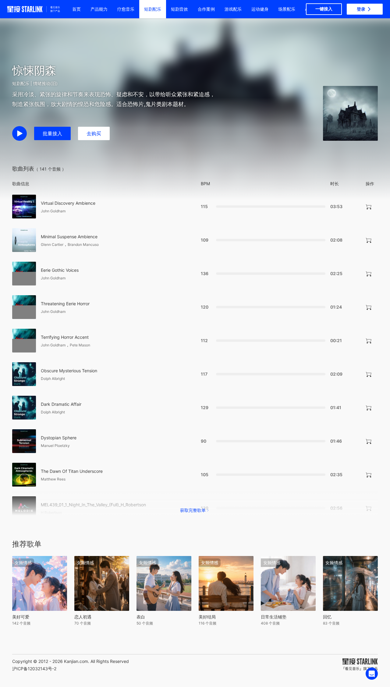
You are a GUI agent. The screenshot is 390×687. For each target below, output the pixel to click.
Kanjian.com (76, 661)
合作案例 (206, 9)
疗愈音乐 (125, 9)
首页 (76, 9)
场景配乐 (286, 9)
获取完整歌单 (193, 510)
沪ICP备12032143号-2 (34, 668)
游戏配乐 (233, 9)
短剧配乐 (152, 9)
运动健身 (259, 9)
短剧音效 (179, 9)
